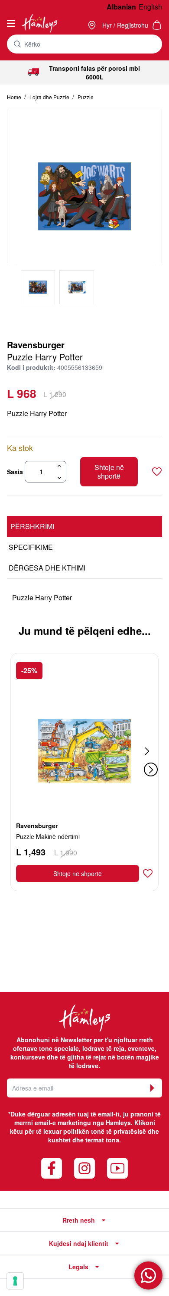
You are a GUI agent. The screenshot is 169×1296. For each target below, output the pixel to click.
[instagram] (84, 1168)
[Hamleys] (93, 25)
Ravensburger (36, 344)
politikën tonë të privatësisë (104, 1131)
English (150, 7)
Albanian (121, 7)
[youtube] (117, 1168)
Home (15, 97)
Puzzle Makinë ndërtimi (48, 836)
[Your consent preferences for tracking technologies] (15, 1281)
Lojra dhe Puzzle (50, 97)
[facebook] (51, 1168)
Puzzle (86, 97)
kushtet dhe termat (76, 1139)
